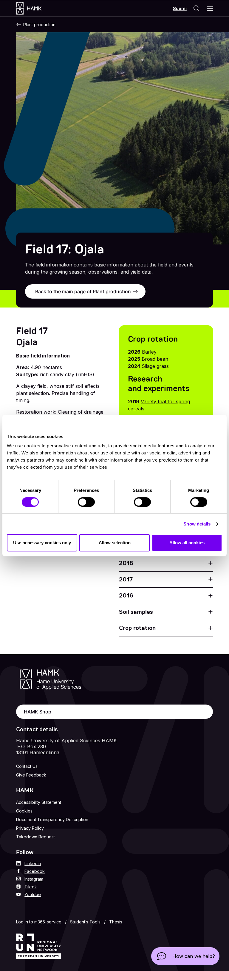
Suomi (180, 8)
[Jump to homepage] (34, 8)
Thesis (115, 921)
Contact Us (27, 766)
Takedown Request (35, 836)
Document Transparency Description (52, 819)
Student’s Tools (85, 921)
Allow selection (115, 542)
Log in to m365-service (38, 921)
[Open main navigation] (210, 8)
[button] (185, 956)
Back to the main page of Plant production (83, 291)
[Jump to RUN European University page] (38, 946)
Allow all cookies (187, 542)
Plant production (39, 24)
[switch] (86, 502)
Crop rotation (137, 628)
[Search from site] (196, 8)
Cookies (24, 810)
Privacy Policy (30, 828)
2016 (126, 596)
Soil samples (136, 612)
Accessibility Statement (38, 802)
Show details (197, 523)
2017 (126, 579)
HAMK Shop (37, 712)
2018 (126, 563)
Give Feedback (31, 774)
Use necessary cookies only (42, 542)
